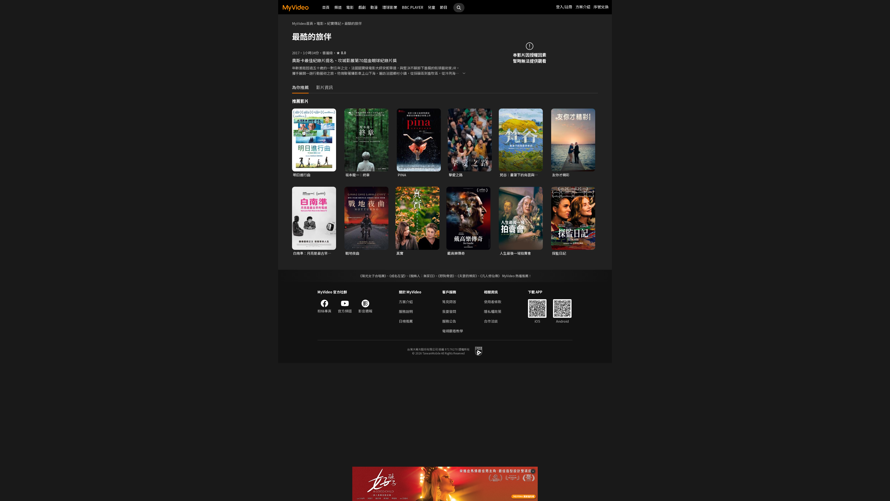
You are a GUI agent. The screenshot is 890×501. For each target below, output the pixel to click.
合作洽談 (491, 321)
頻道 (338, 7)
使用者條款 (492, 301)
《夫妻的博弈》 (467, 275)
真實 (399, 253)
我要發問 (449, 311)
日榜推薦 (406, 321)
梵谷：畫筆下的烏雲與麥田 (519, 174)
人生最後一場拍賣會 (515, 253)
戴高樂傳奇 (456, 253)
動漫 (374, 7)
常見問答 (449, 301)
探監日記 (559, 253)
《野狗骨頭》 (446, 275)
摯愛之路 (456, 174)
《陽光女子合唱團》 (372, 275)
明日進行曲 (301, 174)
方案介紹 (582, 7)
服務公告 (449, 321)
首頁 (326, 7)
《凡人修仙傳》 (490, 275)
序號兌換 (601, 7)
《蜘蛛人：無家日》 (422, 275)
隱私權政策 (492, 311)
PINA (402, 174)
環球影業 (389, 7)
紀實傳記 (334, 23)
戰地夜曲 (352, 253)
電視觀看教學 (452, 330)
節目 (443, 7)
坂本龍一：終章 (357, 174)
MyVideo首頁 (302, 23)
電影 (350, 7)
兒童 (431, 7)
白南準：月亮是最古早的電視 (312, 253)
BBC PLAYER (412, 7)
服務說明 (406, 311)
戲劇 (362, 7)
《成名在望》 (397, 275)
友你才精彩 (560, 174)
